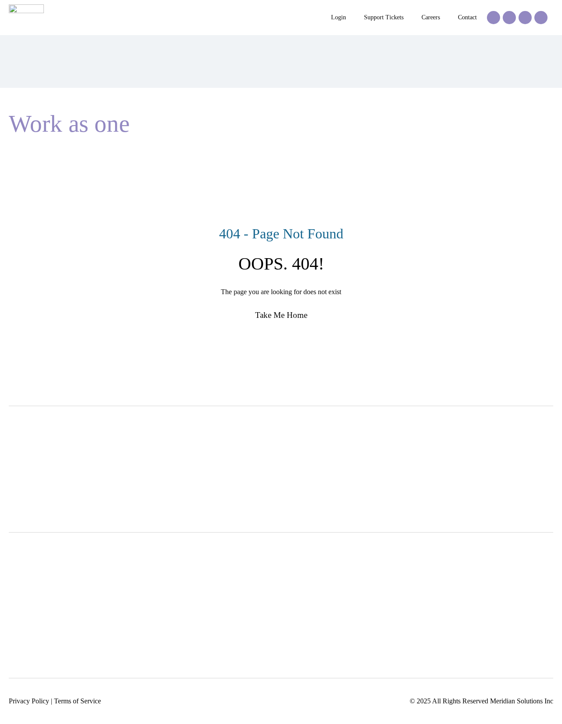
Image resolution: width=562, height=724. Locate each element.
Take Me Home (281, 315)
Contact (467, 17)
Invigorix (239, 580)
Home (18, 153)
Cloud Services (473, 608)
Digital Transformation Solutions (384, 580)
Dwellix (238, 608)
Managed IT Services (481, 594)
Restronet (240, 594)
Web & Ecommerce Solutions (380, 594)
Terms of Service (77, 701)
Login (338, 17)
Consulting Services (479, 580)
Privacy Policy (29, 701)
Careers (431, 17)
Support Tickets (383, 17)
